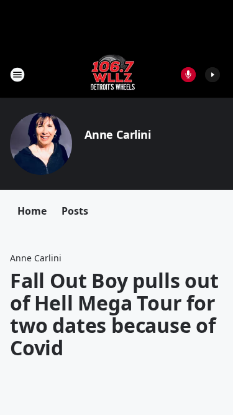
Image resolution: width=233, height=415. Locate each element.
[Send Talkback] (188, 74)
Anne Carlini (118, 134)
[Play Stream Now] (212, 74)
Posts (75, 211)
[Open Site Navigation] (17, 74)
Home (32, 211)
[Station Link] (112, 74)
